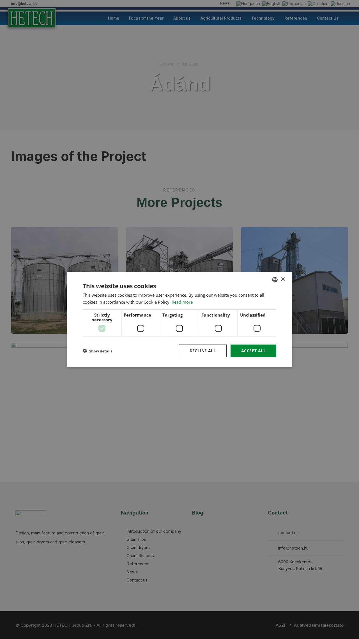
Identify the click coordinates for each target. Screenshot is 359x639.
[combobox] (275, 279)
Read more (182, 301)
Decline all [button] (203, 350)
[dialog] (179, 319)
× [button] (282, 279)
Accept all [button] (253, 350)
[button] (97, 351)
